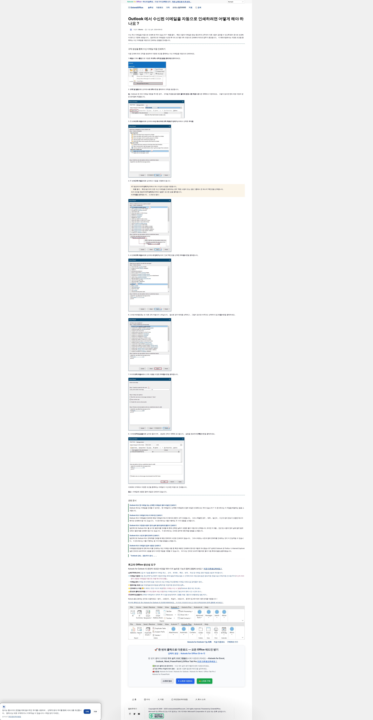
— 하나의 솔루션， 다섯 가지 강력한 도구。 (159, 2)
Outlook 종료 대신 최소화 (190, 588)
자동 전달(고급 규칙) (215, 576)
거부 (95, 712)
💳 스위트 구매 (204, 673)
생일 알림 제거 (201, 595)
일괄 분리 (151, 585)
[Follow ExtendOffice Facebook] (130, 705)
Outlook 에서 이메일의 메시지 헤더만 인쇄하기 (146, 515)
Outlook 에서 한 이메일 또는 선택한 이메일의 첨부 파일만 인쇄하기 (153, 505)
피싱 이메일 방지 (170, 591)
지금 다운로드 (219, 633)
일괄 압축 (158, 585)
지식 (148, 691)
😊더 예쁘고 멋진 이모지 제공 (152, 588)
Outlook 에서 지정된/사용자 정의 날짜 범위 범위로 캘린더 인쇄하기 (153, 525)
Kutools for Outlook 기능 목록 (199, 633)
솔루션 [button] (150, 7)
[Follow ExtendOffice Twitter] (134, 705)
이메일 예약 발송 (168, 576)
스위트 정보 (167, 673)
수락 (87, 712)
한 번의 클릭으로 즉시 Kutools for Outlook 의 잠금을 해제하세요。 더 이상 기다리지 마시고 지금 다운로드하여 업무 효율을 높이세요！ (175, 602)
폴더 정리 (198, 582)
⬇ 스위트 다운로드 (185, 673)
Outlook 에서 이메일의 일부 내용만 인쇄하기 (145, 546)
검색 (199, 7)
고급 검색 (191, 582)
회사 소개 (201, 691)
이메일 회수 (143, 582)
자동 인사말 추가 (229, 576)
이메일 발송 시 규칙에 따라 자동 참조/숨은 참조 (191, 576)
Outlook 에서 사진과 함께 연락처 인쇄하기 (144, 535)
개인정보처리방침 (181, 691)
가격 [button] (168, 7)
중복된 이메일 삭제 (180, 582)
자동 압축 (180, 585)
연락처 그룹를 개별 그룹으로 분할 (183, 595)
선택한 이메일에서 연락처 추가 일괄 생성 (156, 595)
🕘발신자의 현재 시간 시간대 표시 (189, 591)
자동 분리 (172, 585)
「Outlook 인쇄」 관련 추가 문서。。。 (143, 556)
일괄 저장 (143, 585)
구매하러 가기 (232, 633)
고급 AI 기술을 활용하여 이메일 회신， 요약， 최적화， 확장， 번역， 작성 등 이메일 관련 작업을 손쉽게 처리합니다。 (182, 573)
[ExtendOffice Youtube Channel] (139, 705)
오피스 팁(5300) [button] (179, 7)
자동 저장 (165, 585)
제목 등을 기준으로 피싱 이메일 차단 (160, 582)
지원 (190, 7)
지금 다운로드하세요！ (213, 569)
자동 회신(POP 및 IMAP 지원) (150, 576)
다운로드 (159, 7)
